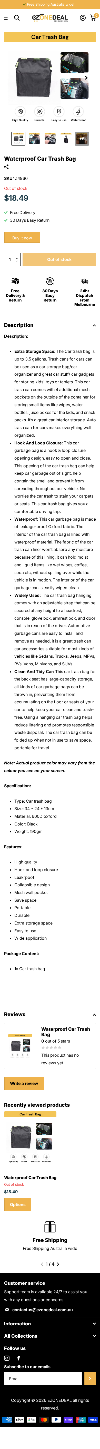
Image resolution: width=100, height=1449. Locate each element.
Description (18, 325)
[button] (86, 78)
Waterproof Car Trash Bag (30, 1177)
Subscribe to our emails (27, 1366)
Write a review (24, 1083)
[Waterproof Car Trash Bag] (30, 1137)
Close (50, 1324)
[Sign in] (83, 18)
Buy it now (22, 237)
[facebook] (18, 1358)
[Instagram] (6, 1358)
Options (18, 1204)
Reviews (14, 1014)
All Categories (7, 17)
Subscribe (90, 1378)
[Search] (16, 18)
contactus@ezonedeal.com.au (42, 1309)
